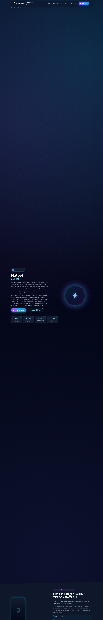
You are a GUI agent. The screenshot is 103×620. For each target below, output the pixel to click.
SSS (75, 3)
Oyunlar (70, 3)
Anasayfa (13, 7)
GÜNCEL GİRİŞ (83, 3)
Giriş (49, 3)
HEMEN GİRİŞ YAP (36, 310)
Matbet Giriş (19, 7)
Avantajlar (55, 3)
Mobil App (63, 3)
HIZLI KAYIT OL (19, 310)
